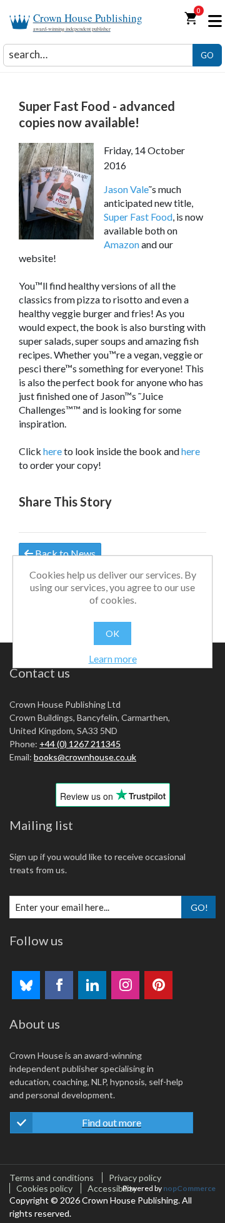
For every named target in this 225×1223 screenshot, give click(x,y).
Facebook (59, 985)
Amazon (121, 244)
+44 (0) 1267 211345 (80, 743)
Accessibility (112, 1188)
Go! (199, 907)
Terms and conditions (51, 1177)
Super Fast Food (138, 217)
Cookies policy (44, 1188)
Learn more (113, 658)
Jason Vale (126, 189)
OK (112, 633)
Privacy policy (135, 1177)
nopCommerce (189, 1188)
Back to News (64, 553)
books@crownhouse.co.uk (85, 757)
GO (207, 55)
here (52, 451)
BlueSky (26, 985)
